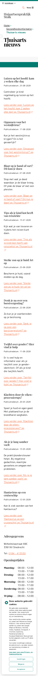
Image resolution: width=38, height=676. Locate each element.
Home (7, 25)
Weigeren (21, 664)
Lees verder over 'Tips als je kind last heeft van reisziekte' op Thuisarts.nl (18, 243)
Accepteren (21, 669)
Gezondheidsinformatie (19, 28)
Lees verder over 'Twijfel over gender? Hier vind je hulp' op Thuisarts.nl (17, 381)
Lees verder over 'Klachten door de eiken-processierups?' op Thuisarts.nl (18, 426)
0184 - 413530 (17, 553)
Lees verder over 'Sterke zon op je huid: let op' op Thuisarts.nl (17, 287)
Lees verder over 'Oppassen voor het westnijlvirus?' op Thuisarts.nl (19, 152)
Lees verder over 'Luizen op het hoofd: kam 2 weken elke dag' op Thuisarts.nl (19, 108)
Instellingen (21, 659)
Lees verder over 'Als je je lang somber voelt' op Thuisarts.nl (18, 478)
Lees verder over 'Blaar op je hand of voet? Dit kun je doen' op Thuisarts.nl (18, 199)
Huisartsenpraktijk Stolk (17, 15)
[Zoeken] (23, 7)
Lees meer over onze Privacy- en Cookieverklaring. (21, 653)
